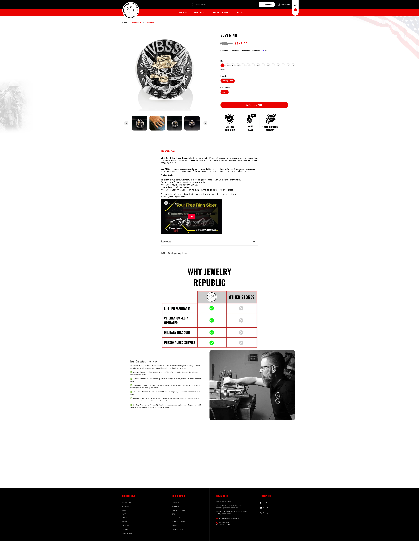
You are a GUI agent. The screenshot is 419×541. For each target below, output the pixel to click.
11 (252, 65)
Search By (199, 12)
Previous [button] (126, 123)
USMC (124, 518)
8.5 (228, 65)
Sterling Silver (227, 81)
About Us (175, 502)
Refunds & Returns (178, 522)
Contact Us (176, 506)
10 (242, 65)
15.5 (222, 69)
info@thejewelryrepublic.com (173, 196)
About (240, 12)
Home (124, 22)
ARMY (124, 510)
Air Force (125, 522)
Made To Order (127, 533)
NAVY (124, 514)
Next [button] (205, 123)
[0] (295, 4)
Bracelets (125, 506)
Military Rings (126, 502)
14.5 (287, 65)
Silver (224, 92)
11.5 (257, 65)
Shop (182, 12)
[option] (166, 70)
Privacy (174, 525)
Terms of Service (178, 518)
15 (293, 65)
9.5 (238, 65)
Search (268, 4)
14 (283, 65)
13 (273, 65)
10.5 (247, 65)
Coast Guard (126, 525)
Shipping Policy (177, 529)
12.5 (267, 65)
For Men (125, 529)
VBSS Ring (149, 22)
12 (263, 65)
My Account (286, 4)
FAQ (173, 514)
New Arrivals (136, 22)
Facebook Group (221, 12)
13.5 (277, 65)
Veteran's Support (178, 510)
